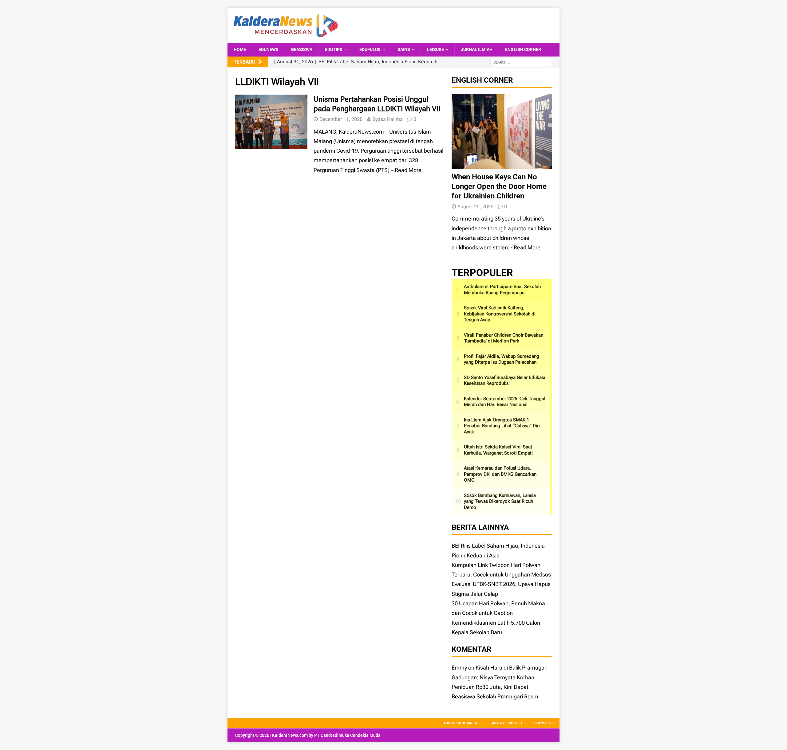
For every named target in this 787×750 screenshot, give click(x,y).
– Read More (406, 170)
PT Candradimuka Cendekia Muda (347, 735)
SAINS (403, 49)
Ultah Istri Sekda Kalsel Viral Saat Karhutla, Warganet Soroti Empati (498, 450)
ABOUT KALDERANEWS (462, 723)
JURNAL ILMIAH (476, 49)
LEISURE (435, 49)
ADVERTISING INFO (507, 723)
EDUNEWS (269, 49)
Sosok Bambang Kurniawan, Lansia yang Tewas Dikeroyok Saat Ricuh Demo (500, 501)
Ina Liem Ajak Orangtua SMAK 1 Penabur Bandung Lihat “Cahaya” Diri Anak (502, 426)
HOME (240, 49)
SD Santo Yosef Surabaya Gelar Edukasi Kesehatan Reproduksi (504, 380)
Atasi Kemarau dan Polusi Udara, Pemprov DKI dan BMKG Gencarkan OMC (500, 474)
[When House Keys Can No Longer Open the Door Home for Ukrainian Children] (502, 164)
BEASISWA (301, 49)
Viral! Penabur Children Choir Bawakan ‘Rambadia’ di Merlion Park (503, 338)
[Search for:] (521, 62)
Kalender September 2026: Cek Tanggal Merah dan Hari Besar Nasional (504, 402)
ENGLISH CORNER (523, 49)
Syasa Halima (387, 119)
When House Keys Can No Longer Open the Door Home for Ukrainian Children (499, 186)
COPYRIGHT (543, 723)
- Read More (525, 247)
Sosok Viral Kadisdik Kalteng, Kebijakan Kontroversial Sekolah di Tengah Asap (500, 313)
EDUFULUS (370, 49)
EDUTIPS (333, 49)
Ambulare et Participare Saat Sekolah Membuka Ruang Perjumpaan (502, 289)
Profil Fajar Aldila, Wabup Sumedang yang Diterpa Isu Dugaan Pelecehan (501, 359)
